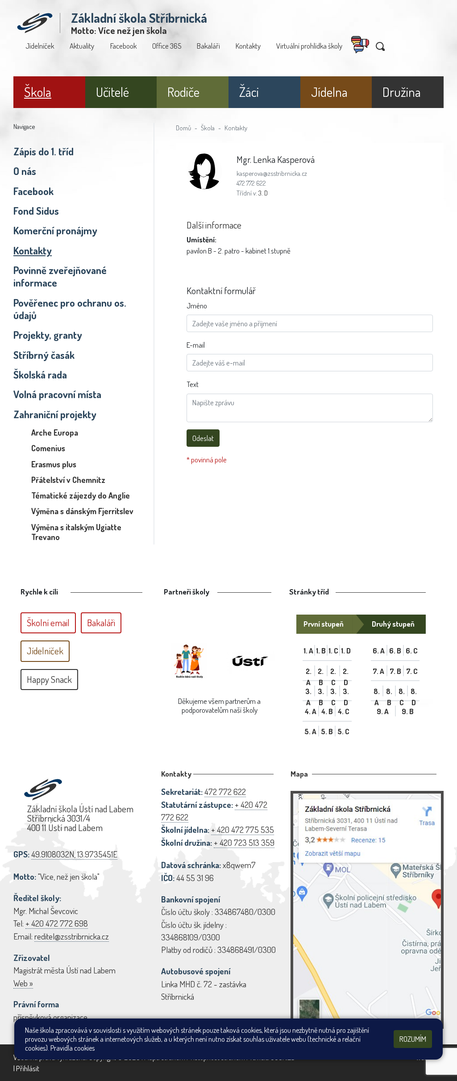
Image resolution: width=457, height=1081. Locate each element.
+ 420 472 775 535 (242, 829)
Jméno (197, 305)
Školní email (48, 622)
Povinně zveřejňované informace (60, 276)
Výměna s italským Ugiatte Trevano (76, 532)
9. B (408, 711)
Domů (183, 128)
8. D (414, 691)
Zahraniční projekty (54, 414)
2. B (321, 671)
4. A (310, 711)
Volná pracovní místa (57, 394)
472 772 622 (251, 183)
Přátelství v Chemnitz (68, 480)
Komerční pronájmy (55, 230)
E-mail (196, 344)
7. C (412, 671)
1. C (333, 650)
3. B (321, 691)
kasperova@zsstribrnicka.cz (272, 173)
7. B (395, 671)
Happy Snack (49, 679)
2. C (333, 671)
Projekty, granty (47, 334)
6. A (379, 650)
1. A (308, 650)
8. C (402, 691)
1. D (346, 650)
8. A (377, 691)
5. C (343, 731)
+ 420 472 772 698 (56, 923)
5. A (310, 731)
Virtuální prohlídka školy (309, 45)
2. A (309, 671)
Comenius (48, 448)
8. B (389, 691)
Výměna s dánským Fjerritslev (82, 511)
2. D (346, 671)
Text (193, 384)
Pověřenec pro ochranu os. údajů (69, 308)
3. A (308, 691)
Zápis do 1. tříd (43, 151)
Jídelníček (39, 45)
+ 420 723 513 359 (244, 842)
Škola (208, 128)
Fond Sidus (36, 210)
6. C (412, 650)
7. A (378, 671)
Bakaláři (208, 45)
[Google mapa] (367, 910)
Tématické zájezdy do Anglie (80, 495)
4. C (343, 711)
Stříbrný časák (44, 355)
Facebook (123, 45)
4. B (327, 711)
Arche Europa (54, 432)
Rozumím (412, 1039)
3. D (263, 193)
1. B (321, 650)
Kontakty (248, 45)
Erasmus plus (53, 464)
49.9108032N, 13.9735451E (74, 854)
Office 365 (166, 45)
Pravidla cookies (72, 1048)
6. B (395, 650)
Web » (23, 983)
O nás (24, 171)
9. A (383, 711)
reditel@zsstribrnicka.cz (71, 936)
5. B (327, 731)
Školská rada (40, 374)
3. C (333, 691)
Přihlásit (27, 1068)
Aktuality (82, 45)
